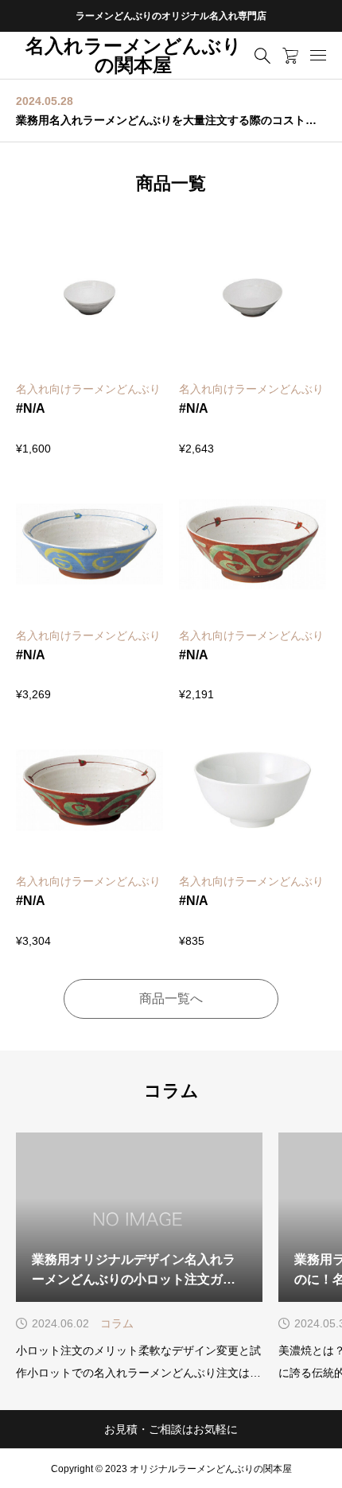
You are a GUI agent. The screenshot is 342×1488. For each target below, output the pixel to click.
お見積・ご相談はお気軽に (171, 1429)
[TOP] (322, 1468)
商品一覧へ (171, 998)
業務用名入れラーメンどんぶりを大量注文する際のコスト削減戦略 (171, 120)
